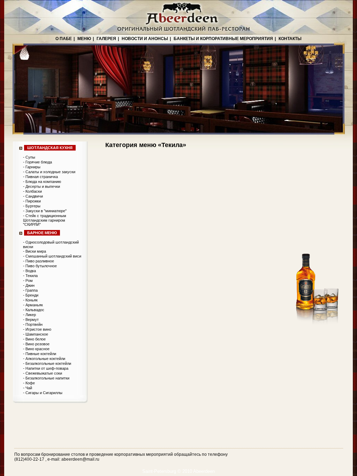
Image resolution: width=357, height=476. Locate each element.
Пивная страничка (41, 177)
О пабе (63, 38)
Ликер (30, 315)
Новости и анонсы (145, 38)
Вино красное (37, 349)
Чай (28, 388)
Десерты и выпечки (42, 186)
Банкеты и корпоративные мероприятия (223, 38)
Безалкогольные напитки (47, 378)
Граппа (31, 290)
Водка (30, 271)
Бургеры (32, 206)
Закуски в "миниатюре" (46, 211)
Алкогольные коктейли (45, 358)
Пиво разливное (39, 261)
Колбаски (33, 191)
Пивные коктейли (40, 354)
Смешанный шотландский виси (53, 256)
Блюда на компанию (43, 181)
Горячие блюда (38, 162)
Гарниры (32, 167)
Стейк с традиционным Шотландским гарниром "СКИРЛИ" (44, 220)
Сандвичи (34, 196)
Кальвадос (34, 310)
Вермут (32, 319)
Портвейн (34, 324)
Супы (30, 157)
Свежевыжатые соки (43, 373)
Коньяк (31, 300)
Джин (30, 285)
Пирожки (33, 201)
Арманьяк (34, 305)
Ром (29, 280)
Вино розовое (37, 344)
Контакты (290, 38)
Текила (31, 276)
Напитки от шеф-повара (46, 368)
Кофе (30, 383)
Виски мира (35, 251)
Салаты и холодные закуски (50, 172)
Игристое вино (38, 329)
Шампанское (36, 334)
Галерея (106, 38)
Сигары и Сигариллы (43, 393)
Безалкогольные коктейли (48, 363)
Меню (84, 38)
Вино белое (35, 339)
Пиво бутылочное (41, 266)
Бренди (31, 295)
